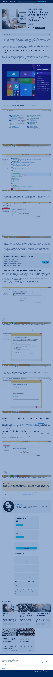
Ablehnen (47, 661)
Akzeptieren (35, 661)
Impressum (3, 668)
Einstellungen (9, 661)
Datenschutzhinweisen (12, 663)
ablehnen (15, 664)
